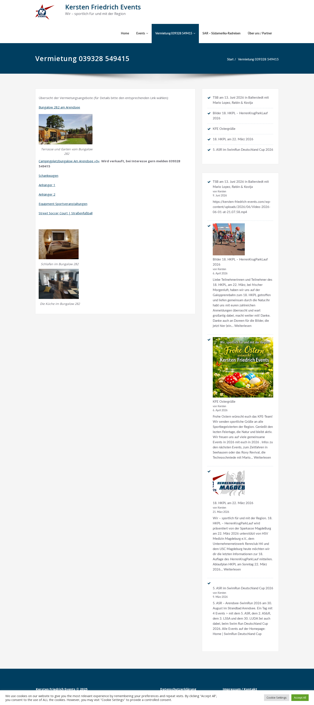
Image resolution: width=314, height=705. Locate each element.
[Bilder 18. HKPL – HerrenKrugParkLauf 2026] (229, 239)
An (40, 185)
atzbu (58, 161)
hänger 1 (48, 185)
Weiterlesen (242, 326)
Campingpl (46, 161)
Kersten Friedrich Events (103, 7)
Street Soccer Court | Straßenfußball (65, 213)
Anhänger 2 (47, 194)
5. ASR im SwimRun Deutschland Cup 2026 (243, 149)
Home (125, 33)
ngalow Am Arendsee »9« (81, 161)
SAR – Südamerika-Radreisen (221, 33)
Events (140, 33)
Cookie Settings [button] (277, 697)
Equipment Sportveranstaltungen (63, 204)
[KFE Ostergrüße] (243, 367)
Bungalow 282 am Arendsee (59, 107)
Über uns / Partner (260, 33)
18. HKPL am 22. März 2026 (233, 139)
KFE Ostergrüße (224, 128)
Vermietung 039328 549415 (173, 33)
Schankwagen (48, 175)
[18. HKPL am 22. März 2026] (229, 484)
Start (230, 59)
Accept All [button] (300, 697)
